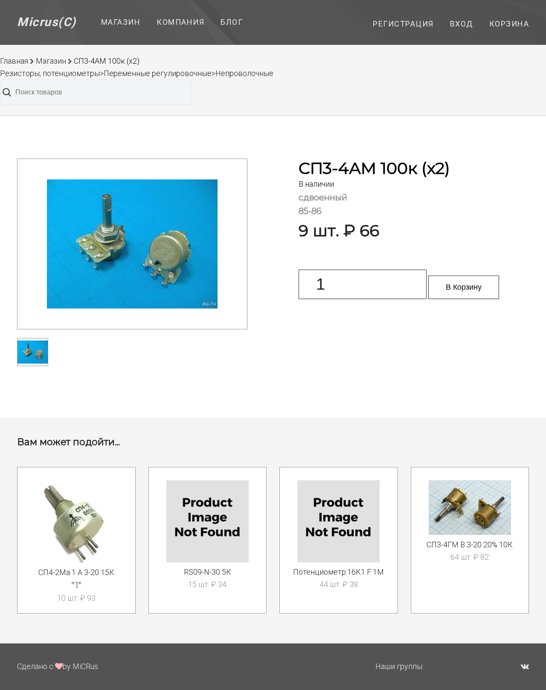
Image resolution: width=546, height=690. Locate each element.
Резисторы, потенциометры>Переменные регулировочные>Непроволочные (136, 73)
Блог (232, 22)
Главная (14, 60)
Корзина (509, 23)
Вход (461, 23)
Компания (180, 22)
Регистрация (403, 23)
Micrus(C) (46, 22)
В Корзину (464, 287)
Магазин (121, 22)
